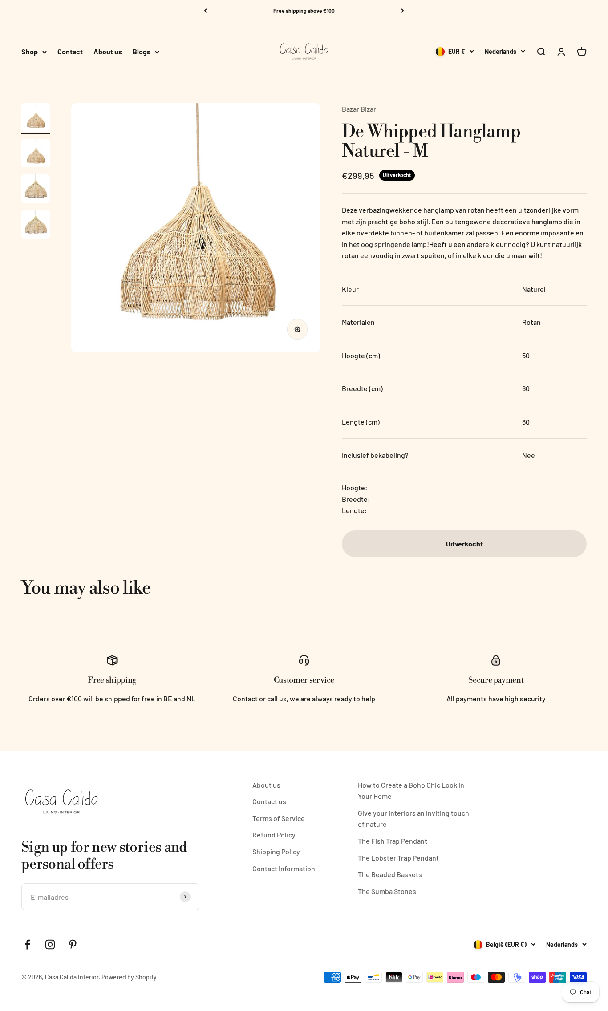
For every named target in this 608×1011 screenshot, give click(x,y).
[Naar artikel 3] (35, 190)
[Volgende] (402, 10)
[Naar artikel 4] (35, 225)
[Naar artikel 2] (35, 154)
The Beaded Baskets (390, 874)
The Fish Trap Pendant (392, 841)
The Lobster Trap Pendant (398, 857)
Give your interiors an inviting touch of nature (413, 819)
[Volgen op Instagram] (50, 944)
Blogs (141, 52)
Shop (29, 52)
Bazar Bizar (359, 109)
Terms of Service (278, 818)
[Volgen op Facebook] (27, 944)
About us (107, 52)
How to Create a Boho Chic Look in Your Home (411, 790)
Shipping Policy (276, 851)
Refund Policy (274, 834)
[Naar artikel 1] (35, 118)
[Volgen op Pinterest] (73, 944)
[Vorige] (205, 10)
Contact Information (283, 868)
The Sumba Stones (387, 891)
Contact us (269, 801)
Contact (70, 52)
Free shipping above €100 (304, 11)
